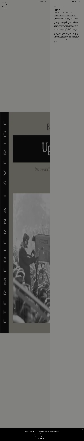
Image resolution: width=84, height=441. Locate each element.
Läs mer (57, 431)
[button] (42, 438)
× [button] (82, 429)
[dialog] (42, 220)
